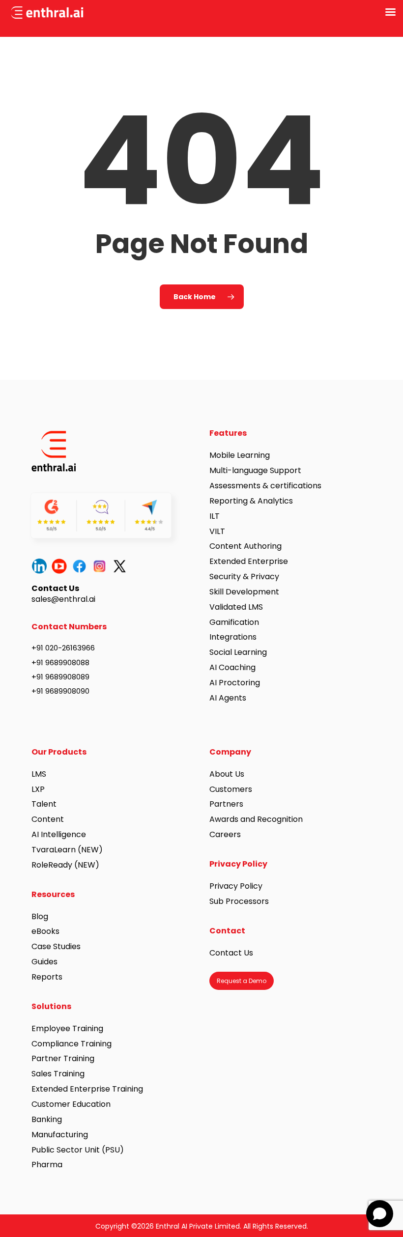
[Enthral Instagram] (102, 566)
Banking (46, 1119)
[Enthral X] (122, 566)
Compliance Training (71, 1043)
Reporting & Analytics (251, 500)
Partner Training (62, 1058)
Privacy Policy (235, 886)
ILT (214, 516)
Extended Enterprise (248, 561)
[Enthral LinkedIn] (41, 566)
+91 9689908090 (60, 691)
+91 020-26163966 (63, 648)
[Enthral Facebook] (82, 566)
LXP (38, 789)
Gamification (234, 622)
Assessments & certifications (265, 485)
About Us (226, 774)
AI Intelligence (58, 834)
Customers (230, 789)
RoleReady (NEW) (65, 865)
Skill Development (244, 591)
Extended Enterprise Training (87, 1089)
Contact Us (231, 952)
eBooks (45, 931)
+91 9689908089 (60, 677)
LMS (38, 774)
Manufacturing (59, 1134)
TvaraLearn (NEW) (67, 849)
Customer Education (71, 1104)
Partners (226, 804)
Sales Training (58, 1073)
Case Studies (56, 946)
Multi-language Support (255, 470)
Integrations (233, 637)
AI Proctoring (234, 682)
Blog (39, 916)
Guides (44, 961)
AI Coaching (232, 667)
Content (47, 819)
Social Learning (238, 652)
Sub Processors (239, 901)
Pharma (46, 1164)
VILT (217, 531)
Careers (225, 834)
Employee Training (67, 1028)
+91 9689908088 (60, 662)
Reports (46, 977)
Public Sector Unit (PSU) (77, 1149)
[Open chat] (379, 1213)
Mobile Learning (239, 455)
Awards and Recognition (257, 819)
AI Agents (227, 697)
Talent (44, 804)
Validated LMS (236, 607)
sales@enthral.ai (63, 599)
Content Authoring (245, 546)
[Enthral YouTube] (62, 566)
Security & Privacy (244, 576)
